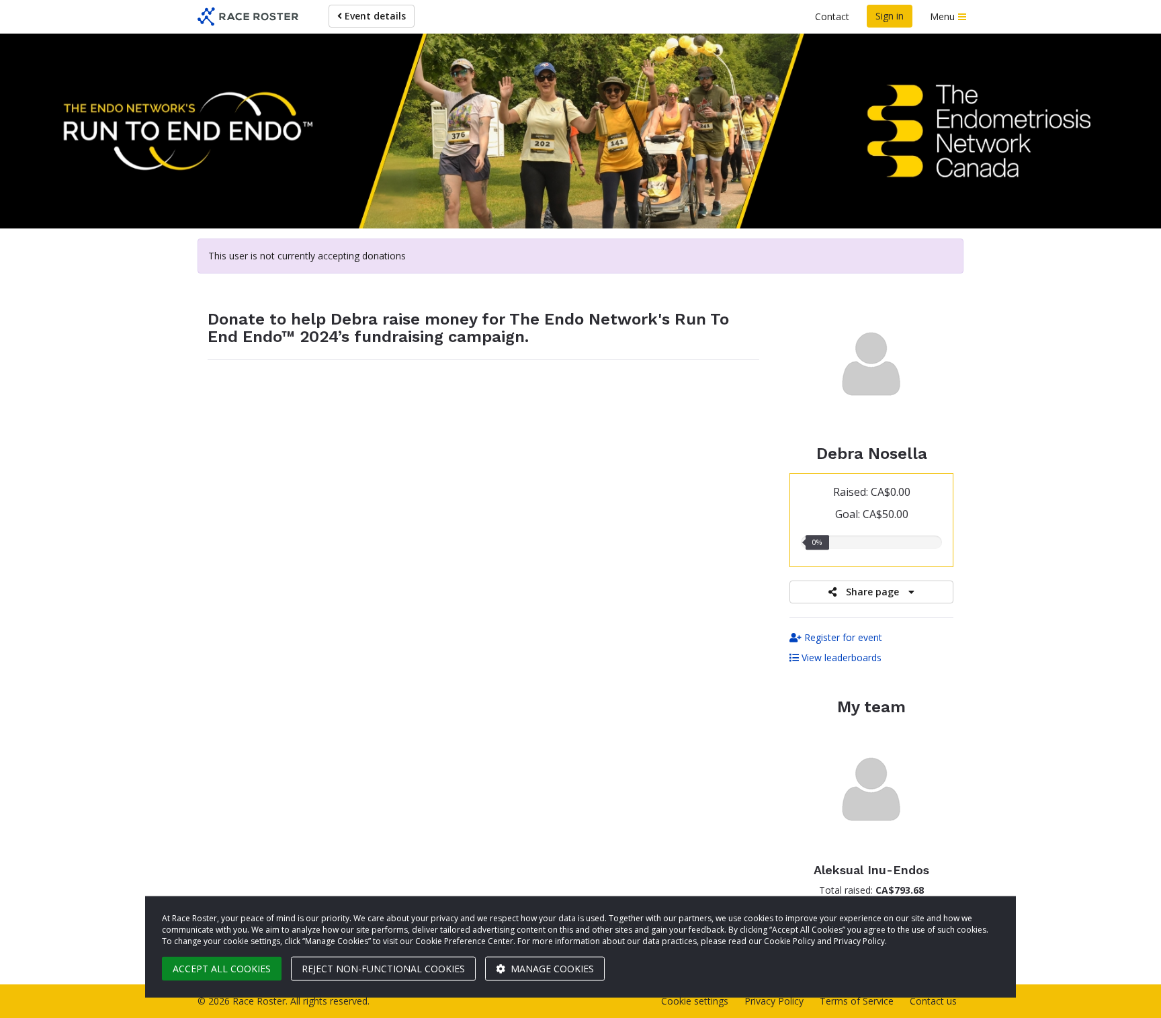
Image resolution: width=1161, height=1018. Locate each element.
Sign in (889, 15)
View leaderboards (840, 657)
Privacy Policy (774, 1000)
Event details (374, 15)
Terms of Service (857, 1000)
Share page (872, 591)
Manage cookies (551, 968)
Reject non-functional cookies (383, 968)
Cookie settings (694, 1000)
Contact (832, 16)
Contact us (933, 1000)
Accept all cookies (222, 968)
